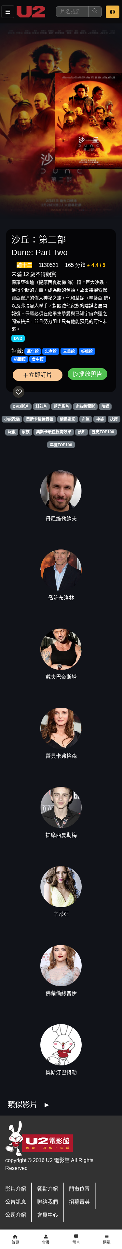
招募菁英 (79, 1202)
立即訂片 (40, 374)
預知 (82, 432)
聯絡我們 (47, 1202)
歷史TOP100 (103, 432)
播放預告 (90, 373)
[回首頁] (31, 12)
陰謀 (105, 406)
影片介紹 (15, 1189)
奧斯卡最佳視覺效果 (53, 432)
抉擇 (114, 419)
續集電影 (67, 419)
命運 (85, 419)
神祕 (100, 419)
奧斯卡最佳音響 (39, 419)
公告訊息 (15, 1202)
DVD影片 (21, 406)
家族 (26, 432)
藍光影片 (61, 406)
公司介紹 (15, 1215)
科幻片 (41, 406)
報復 (12, 432)
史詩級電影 (85, 406)
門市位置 (79, 1189)
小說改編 (12, 419)
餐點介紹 (47, 1189)
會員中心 (47, 1215)
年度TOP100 (61, 445)
